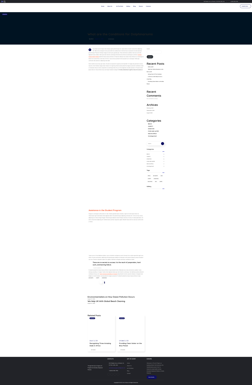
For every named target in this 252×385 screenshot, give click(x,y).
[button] (237, 6)
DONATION (5, 14)
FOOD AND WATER (153, 131)
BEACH (150, 124)
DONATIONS (104, 277)
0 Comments (111, 39)
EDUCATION (150, 181)
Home (128, 363)
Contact (129, 373)
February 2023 (150, 108)
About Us (129, 365)
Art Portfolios (130, 368)
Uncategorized (152, 136)
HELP (156, 181)
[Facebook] (244, 1)
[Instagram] (250, 1)
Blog (128, 371)
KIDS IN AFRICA (152, 133)
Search (148, 49)
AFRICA (149, 175)
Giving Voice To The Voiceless (155, 74)
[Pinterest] (247, 1)
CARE (162, 175)
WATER (161, 181)
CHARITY (97, 277)
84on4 (92, 39)
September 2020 (150, 110)
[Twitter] (241, 1)
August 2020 (149, 112)
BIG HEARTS (91, 277)
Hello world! (150, 66)
